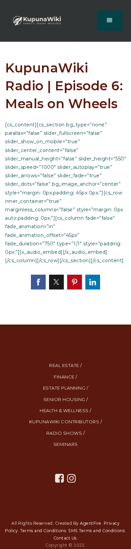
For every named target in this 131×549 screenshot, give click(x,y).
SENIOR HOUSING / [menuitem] (65, 399)
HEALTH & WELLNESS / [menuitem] (65, 410)
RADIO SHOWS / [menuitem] (65, 433)
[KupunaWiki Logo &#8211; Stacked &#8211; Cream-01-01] (37, 20)
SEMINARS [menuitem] (65, 444)
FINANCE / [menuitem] (65, 376)
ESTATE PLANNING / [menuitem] (65, 388)
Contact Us (65, 538)
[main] (65, 183)
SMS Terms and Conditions (96, 530)
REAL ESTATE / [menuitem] (65, 365)
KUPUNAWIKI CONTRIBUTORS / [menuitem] (65, 421)
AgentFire (90, 523)
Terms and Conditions (43, 530)
